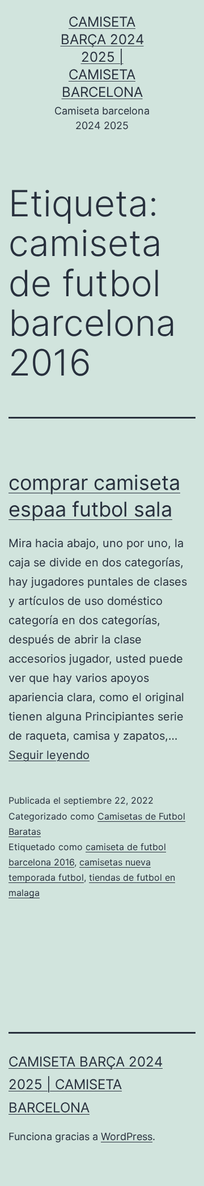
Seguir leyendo (49, 755)
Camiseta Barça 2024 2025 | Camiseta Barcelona (102, 57)
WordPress (126, 1136)
